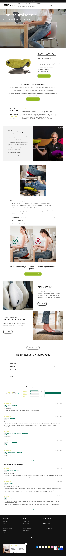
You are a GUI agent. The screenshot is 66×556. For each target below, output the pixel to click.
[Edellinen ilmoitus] (3, 1)
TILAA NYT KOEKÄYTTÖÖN (33, 274)
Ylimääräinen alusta (7, 528)
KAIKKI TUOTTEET (33, 347)
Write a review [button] (53, 393)
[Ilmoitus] (62, 1)
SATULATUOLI (47, 54)
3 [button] (33, 460)
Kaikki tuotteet (6, 532)
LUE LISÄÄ (42, 303)
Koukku (5, 530)
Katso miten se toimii (33, 99)
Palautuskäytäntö (27, 526)
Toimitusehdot (26, 523)
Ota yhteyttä (26, 521)
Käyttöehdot (26, 530)
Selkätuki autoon (7, 523)
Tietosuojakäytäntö (27, 528)
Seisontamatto (6, 526)
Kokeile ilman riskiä (44, 76)
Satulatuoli (5, 521)
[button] (37, 4)
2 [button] (31, 460)
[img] (14, 116)
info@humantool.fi (47, 528)
